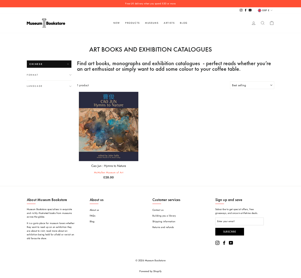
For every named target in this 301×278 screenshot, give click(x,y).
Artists (169, 23)
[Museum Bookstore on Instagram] (217, 243)
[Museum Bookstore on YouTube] (231, 243)
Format (32, 74)
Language (35, 86)
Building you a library (164, 215)
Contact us (157, 210)
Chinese (36, 64)
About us (94, 210)
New (116, 23)
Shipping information (163, 221)
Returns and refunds (163, 227)
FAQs (92, 215)
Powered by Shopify (150, 271)
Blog (183, 23)
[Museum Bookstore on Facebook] (224, 243)
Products (132, 23)
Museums (152, 23)
